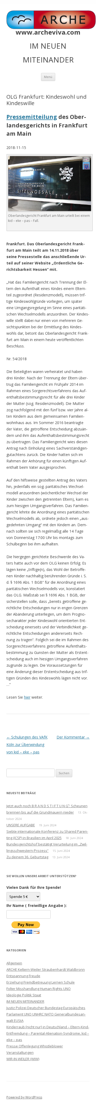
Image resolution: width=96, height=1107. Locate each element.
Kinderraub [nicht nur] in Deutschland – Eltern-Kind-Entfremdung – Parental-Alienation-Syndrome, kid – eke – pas (47, 1033)
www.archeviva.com (48, 32)
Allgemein (14, 963)
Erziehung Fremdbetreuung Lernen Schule (40, 982)
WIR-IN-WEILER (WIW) (22, 1058)
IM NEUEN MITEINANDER (25, 1001)
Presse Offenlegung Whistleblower (34, 1046)
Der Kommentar (73, 737)
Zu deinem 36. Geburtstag (27, 857)
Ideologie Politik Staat (23, 995)
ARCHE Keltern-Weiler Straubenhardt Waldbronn (45, 969)
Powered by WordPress (24, 1097)
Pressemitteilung (31, 117)
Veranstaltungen (20, 1052)
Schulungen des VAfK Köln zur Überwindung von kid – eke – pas (26, 744)
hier (27, 697)
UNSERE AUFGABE (20, 825)
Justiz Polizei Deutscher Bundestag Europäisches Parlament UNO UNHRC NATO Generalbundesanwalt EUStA (46, 1014)
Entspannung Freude (23, 975)
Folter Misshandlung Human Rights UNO (38, 988)
